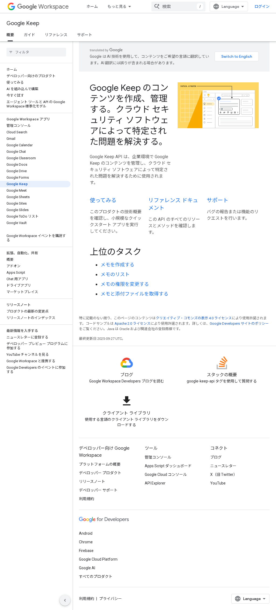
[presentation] (174, 251)
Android (85, 533)
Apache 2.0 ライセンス (132, 323)
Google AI (87, 568)
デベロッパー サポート (98, 490)
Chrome (86, 542)
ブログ (216, 457)
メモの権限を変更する (125, 284)
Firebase (86, 550)
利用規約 (86, 499)
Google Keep (22, 23)
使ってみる (103, 200)
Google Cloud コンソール (166, 474)
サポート (84, 34)
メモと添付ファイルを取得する (134, 294)
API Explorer (155, 483)
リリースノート (92, 481)
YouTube (218, 483)
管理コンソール (158, 457)
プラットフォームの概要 (99, 464)
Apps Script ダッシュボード (168, 466)
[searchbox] (36, 52)
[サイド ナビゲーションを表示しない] (65, 600)
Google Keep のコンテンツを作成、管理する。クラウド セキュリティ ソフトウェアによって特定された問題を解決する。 (129, 114)
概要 (10, 34)
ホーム (92, 6)
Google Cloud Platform (98, 559)
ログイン (262, 6)
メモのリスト (115, 274)
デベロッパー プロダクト (100, 473)
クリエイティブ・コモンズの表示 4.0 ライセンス (194, 318)
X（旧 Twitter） (223, 474)
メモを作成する (117, 264)
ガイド (29, 34)
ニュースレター (223, 466)
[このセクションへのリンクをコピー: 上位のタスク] (148, 252)
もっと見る (117, 6)
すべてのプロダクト (95, 576)
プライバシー (110, 599)
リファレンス (56, 34)
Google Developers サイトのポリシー (239, 323)
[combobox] (178, 6)
